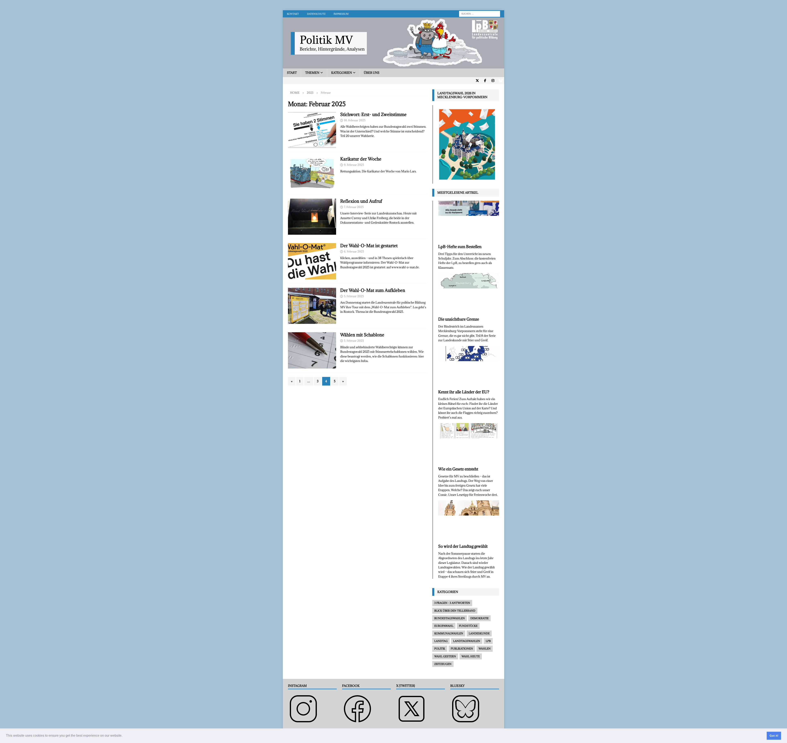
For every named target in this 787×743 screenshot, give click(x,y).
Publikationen (462, 648)
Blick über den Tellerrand (454, 610)
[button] (123, 736)
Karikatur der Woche (360, 159)
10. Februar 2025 (354, 120)
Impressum (341, 13)
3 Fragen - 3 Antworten (452, 602)
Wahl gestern (445, 656)
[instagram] (492, 80)
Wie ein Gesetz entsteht (458, 469)
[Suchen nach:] (479, 13)
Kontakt (293, 13)
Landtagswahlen (466, 641)
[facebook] (485, 80)
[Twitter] (477, 80)
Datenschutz (316, 13)
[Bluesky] (500, 80)
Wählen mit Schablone (362, 335)
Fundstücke (468, 625)
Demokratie (479, 618)
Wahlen (485, 648)
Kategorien (341, 73)
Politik (439, 648)
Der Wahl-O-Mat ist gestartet (369, 245)
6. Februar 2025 (354, 251)
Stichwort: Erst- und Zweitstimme (373, 114)
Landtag (441, 641)
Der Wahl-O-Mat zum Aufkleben (372, 290)
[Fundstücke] (312, 173)
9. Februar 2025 (354, 165)
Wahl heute (471, 656)
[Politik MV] (393, 66)
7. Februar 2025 (354, 207)
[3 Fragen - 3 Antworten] (312, 217)
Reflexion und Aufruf (361, 201)
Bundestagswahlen (449, 618)
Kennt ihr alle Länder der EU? (463, 391)
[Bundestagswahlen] (312, 130)
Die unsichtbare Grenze (458, 319)
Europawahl (443, 625)
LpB (488, 641)
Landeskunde (479, 633)
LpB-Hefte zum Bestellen (459, 246)
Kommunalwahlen (448, 633)
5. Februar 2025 (354, 296)
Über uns (371, 73)
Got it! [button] (774, 735)
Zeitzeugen (443, 664)
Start (292, 73)
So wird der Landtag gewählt (463, 546)
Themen (312, 73)
